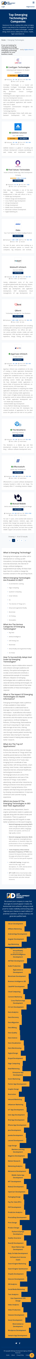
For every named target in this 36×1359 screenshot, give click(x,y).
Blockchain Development (17, 976)
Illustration (12, 1094)
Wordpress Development (17, 1330)
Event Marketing (14, 1079)
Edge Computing (14, 1063)
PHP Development (14, 1207)
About (13, 1355)
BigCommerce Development (18, 971)
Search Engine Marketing (17, 1264)
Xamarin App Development (17, 1335)
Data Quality (12, 1033)
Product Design (13, 1228)
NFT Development (14, 1181)
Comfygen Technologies (19, 67)
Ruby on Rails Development (18, 1253)
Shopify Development (16, 1274)
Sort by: (26, 49)
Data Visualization (14, 1043)
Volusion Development (16, 1315)
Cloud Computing (14, 992)
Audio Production (14, 966)
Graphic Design (13, 1089)
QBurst (18, 310)
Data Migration (13, 1022)
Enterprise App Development (18, 1073)
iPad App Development (16, 1120)
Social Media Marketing (16, 1289)
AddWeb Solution (19, 132)
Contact (28, 1355)
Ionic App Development (16, 1115)
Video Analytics (13, 1305)
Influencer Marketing (15, 1105)
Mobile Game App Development (18, 1176)
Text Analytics (13, 1294)
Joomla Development (15, 1135)
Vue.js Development (15, 1320)
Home (3, 40)
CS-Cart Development (16, 1007)
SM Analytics (12, 1284)
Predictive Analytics (15, 1212)
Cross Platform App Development (18, 1002)
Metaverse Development (17, 1171)
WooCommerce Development (18, 1325)
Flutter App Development (17, 1084)
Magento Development (16, 1156)
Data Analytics (13, 1012)
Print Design (12, 1223)
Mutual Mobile (19, 503)
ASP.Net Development (16, 961)
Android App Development (17, 934)
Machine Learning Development (18, 1150)
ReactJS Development (16, 1243)
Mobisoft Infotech (18, 267)
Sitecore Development (16, 1279)
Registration (30, 7)
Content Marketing (15, 997)
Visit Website (23, 75)
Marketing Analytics (15, 1166)
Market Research (14, 1161)
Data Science (12, 1038)
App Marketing (13, 944)
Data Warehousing (14, 1048)
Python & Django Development (18, 1233)
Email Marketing (13, 1069)
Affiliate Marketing (15, 929)
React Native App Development (18, 1248)
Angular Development (16, 939)
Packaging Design (14, 1197)
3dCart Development (15, 924)
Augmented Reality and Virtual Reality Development (18, 950)
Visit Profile (18, 180)
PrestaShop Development (17, 1217)
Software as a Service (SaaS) (18, 1258)
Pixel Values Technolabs (19, 169)
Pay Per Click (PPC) (14, 1202)
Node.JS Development (16, 1187)
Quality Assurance (14, 1238)
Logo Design (12, 1146)
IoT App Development (16, 1110)
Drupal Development (15, 1058)
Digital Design (13, 1053)
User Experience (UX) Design (18, 1299)
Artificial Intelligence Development (18, 955)
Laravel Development (15, 1140)
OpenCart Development (16, 1192)
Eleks (18, 230)
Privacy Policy (20, 1355)
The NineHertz (19, 430)
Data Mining (12, 1028)
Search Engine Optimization (18, 1269)
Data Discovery (13, 1017)
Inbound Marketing (15, 1099)
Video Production (14, 1310)
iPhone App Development (17, 1125)
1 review (23, 178)
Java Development (14, 1130)
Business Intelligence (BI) (17, 981)
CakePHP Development (16, 986)
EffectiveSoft (19, 466)
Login (3, 7)
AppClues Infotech (19, 354)
